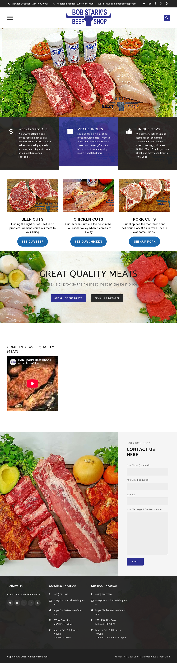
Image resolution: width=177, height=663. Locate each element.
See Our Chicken (88, 241)
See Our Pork (144, 241)
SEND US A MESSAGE (107, 298)
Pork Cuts (165, 656)
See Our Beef (32, 241)
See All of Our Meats (68, 298)
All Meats (120, 656)
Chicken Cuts (149, 656)
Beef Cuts (133, 656)
